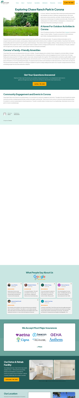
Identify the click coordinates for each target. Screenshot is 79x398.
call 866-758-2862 (39, 84)
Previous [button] (31, 369)
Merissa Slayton (65, 285)
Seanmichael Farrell (16, 301)
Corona (67, 32)
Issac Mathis (14, 285)
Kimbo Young (48, 285)
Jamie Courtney (49, 301)
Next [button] (73, 369)
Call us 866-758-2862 (11, 379)
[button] (77, 3)
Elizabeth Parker (32, 285)
